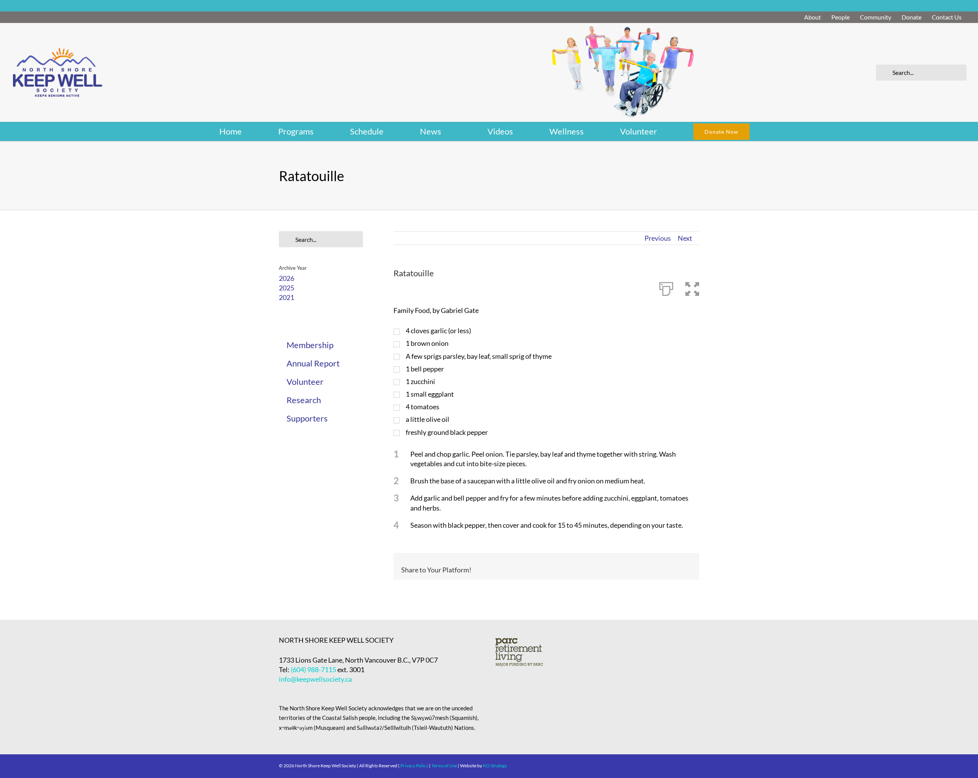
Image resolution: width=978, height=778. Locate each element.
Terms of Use (444, 765)
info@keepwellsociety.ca (315, 679)
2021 (286, 297)
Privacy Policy (414, 765)
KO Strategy (495, 765)
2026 (286, 278)
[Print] (666, 287)
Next (685, 238)
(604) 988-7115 (313, 669)
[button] (692, 287)
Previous (657, 238)
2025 (286, 288)
